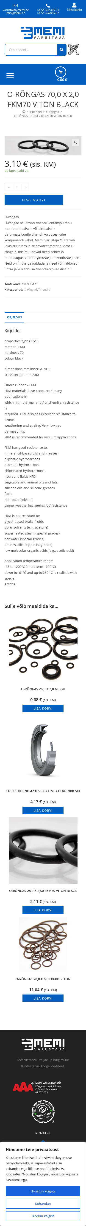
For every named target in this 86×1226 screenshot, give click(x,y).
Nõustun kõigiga (43, 1191)
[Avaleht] (23, 112)
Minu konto (74, 9)
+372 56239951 (47, 10)
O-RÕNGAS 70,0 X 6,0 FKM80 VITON (43, 979)
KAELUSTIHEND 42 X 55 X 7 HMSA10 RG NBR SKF (43, 791)
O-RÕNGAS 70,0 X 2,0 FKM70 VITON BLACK (43, 116)
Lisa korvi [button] (43, 708)
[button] (75, 142)
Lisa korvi (34, 199)
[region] (43, 1184)
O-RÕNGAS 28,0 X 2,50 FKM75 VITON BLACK (43, 891)
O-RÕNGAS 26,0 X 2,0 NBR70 (43, 689)
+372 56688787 (47, 13)
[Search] (62, 49)
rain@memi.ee (15, 13)
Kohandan (43, 1203)
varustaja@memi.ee (16, 10)
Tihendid (44, 289)
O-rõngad (30, 289)
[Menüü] (10, 75)
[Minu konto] (74, 5)
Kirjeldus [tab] (14, 317)
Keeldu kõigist (43, 1216)
